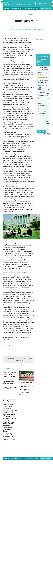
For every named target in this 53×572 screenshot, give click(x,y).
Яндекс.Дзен (27, 358)
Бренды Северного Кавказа (31, 8)
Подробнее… (41, 131)
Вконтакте (19, 360)
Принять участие (41, 3)
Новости (6, 8)
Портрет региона (46, 8)
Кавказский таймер (16, 8)
